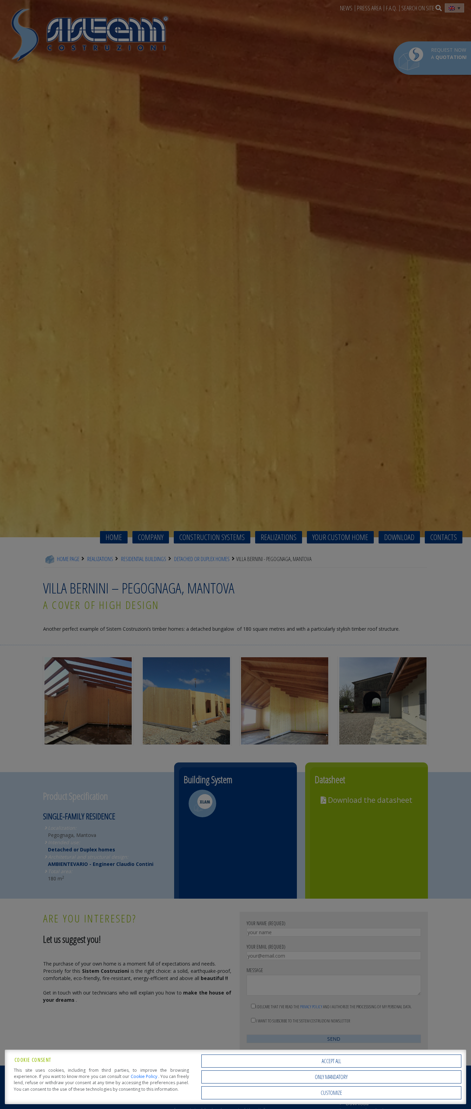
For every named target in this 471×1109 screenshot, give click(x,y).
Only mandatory (331, 1077)
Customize (331, 1093)
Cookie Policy (144, 1076)
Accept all (331, 1061)
